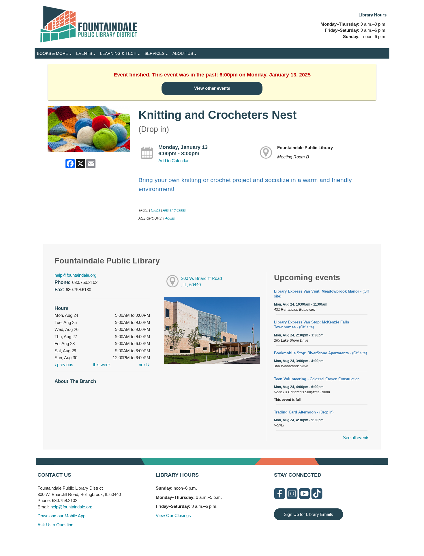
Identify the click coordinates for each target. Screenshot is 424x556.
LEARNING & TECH (119, 53)
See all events (356, 437)
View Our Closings (173, 515)
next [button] (143, 364)
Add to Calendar (173, 160)
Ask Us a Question (55, 524)
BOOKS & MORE (53, 53)
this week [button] (102, 364)
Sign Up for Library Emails (308, 514)
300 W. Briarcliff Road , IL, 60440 (201, 281)
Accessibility (223, 539)
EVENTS (84, 53)
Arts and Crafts (174, 210)
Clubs (155, 210)
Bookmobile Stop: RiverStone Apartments (320, 353)
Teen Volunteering (316, 379)
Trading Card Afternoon (303, 412)
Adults (170, 218)
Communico (247, 539)
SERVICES (155, 53)
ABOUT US (183, 53)
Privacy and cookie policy (188, 539)
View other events (212, 88)
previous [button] (64, 364)
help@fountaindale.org (75, 275)
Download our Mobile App (61, 515)
